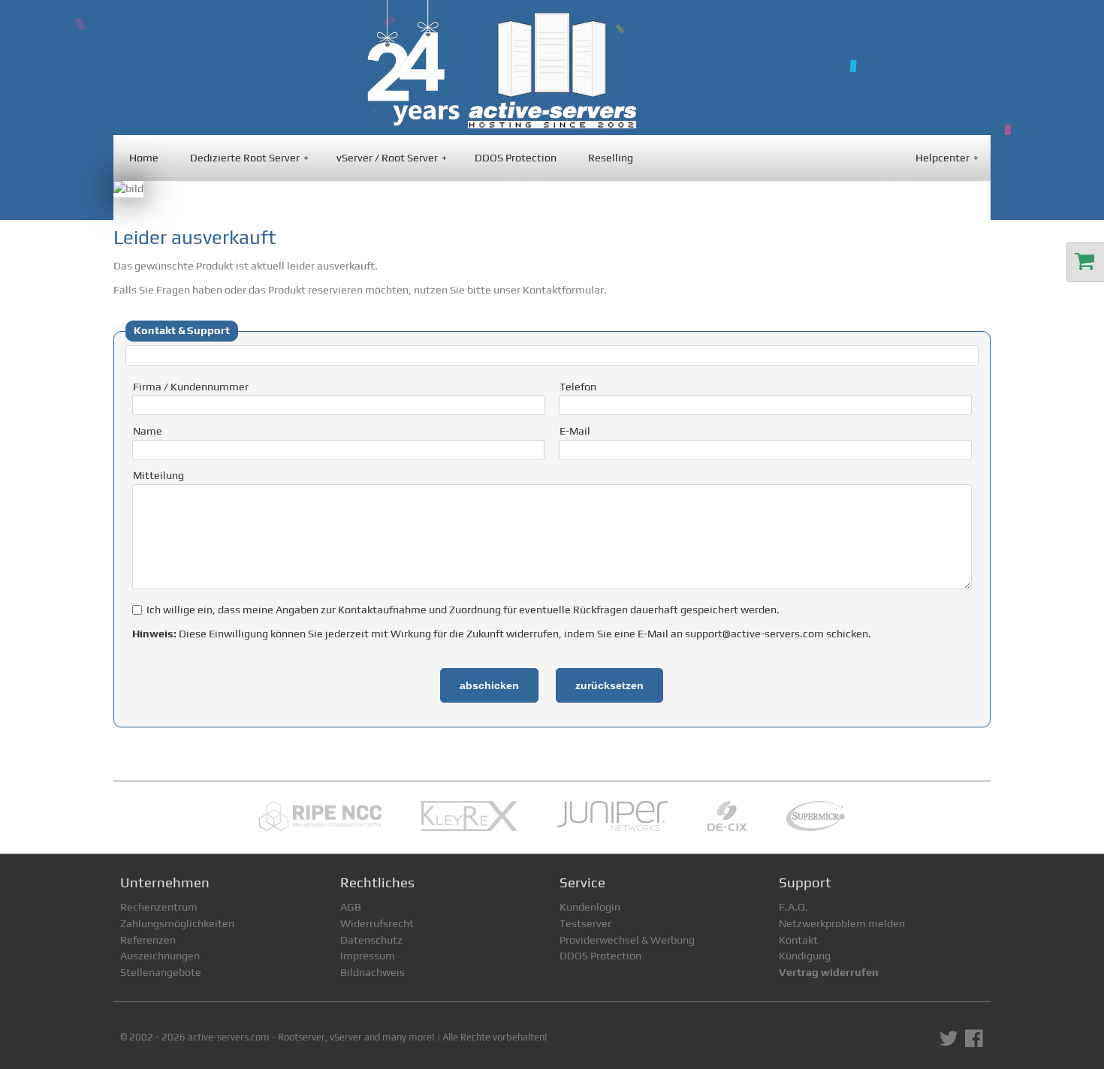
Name (147, 431)
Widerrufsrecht (377, 923)
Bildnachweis (372, 972)
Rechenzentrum (159, 907)
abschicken (489, 685)
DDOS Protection (516, 158)
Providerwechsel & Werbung (627, 940)
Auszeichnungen (160, 956)
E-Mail (575, 431)
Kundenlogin (590, 907)
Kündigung (805, 956)
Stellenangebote (160, 972)
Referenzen (148, 940)
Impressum (367, 956)
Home (143, 158)
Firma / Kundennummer (191, 387)
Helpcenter (947, 158)
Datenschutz (371, 940)
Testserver (585, 923)
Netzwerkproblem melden (842, 923)
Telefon (578, 387)
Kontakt (798, 940)
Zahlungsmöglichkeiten (177, 923)
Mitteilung (158, 475)
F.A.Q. (793, 907)
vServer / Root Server (391, 158)
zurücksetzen (609, 685)
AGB (350, 907)
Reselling (610, 158)
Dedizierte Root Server (249, 158)
